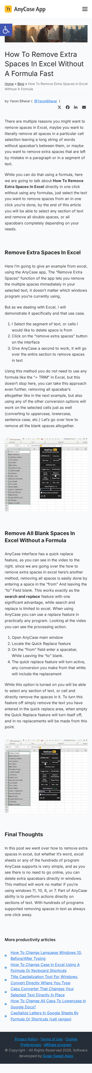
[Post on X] (59, 107)
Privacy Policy (26, 1039)
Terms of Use (51, 1039)
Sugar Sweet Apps (58, 1056)
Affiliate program (57, 1045)
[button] (6, 30)
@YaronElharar (45, 101)
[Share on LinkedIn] (75, 107)
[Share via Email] (84, 107)
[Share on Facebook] (67, 107)
